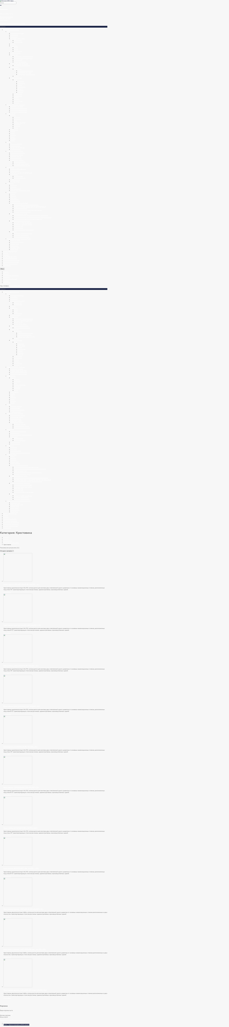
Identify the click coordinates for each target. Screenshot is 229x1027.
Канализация (11, 114)
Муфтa (13, 132)
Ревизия (13, 135)
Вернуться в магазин (6, 17)
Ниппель (17, 99)
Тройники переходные (21, 235)
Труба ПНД (14, 250)
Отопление (10, 167)
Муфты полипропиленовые (19, 203)
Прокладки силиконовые (22, 65)
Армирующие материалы (11, 260)
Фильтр (20, 89)
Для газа (13, 187)
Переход (17, 126)
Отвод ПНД (14, 246)
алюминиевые (18, 176)
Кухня (16, 49)
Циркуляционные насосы (22, 166)
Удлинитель (21, 87)
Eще (8, 32)
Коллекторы (15, 199)
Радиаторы (14, 174)
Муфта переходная (20, 208)
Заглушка (21, 82)
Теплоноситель (15, 180)
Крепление (14, 37)
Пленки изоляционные (11, 264)
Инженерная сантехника (11, 30)
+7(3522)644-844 (14, 286)
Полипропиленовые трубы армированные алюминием (31, 216)
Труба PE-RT (18, 60)
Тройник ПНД (15, 248)
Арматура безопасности (18, 169)
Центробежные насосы (21, 164)
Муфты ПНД (15, 244)
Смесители (14, 46)
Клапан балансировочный (19, 108)
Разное (13, 44)
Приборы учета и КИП (18, 39)
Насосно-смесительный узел (23, 58)
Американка (18, 94)
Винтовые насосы (19, 162)
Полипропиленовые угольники (20, 221)
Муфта (16, 98)
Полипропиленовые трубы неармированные (28, 219)
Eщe (15, 80)
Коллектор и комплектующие (23, 57)
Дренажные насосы (17, 155)
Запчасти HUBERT (16, 144)
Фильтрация (14, 67)
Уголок (20, 85)
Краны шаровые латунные (19, 110)
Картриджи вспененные (25, 71)
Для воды (14, 185)
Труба (12, 141)
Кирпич (6, 253)
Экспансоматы (15, 182)
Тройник (17, 103)
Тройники (14, 232)
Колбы (16, 76)
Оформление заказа (18, 23)
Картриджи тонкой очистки (26, 74)
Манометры (18, 40)
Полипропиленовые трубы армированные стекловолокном (32, 217)
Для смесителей (16, 189)
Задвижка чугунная (17, 107)
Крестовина (18, 96)
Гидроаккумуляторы (17, 33)
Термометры (18, 42)
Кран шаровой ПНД (17, 242)
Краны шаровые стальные (19, 112)
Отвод (13, 133)
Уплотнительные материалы (19, 64)
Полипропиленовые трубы (19, 214)
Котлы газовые (15, 146)
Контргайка (21, 83)
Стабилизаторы (15, 149)
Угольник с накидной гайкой (23, 225)
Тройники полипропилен (22, 237)
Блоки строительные (10, 251)
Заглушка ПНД (15, 241)
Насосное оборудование (15, 151)
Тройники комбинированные (23, 233)
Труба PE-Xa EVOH (20, 62)
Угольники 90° (18, 228)
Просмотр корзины (6, 23)
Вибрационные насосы (18, 153)
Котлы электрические (18, 148)
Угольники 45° (18, 226)
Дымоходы (14, 35)
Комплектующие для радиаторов (21, 173)
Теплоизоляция (15, 53)
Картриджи (17, 69)
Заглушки (14, 198)
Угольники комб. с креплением (23, 230)
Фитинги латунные (16, 78)
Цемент (6, 255)
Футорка (20, 90)
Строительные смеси (10, 257)
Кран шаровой (15, 201)
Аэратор (17, 117)
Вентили (13, 196)
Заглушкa (17, 119)
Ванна (16, 48)
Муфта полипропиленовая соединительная (28, 210)
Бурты (13, 194)
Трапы (13, 137)
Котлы (9, 142)
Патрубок (17, 124)
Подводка (10, 183)
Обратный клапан (16, 158)
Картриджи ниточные (24, 73)
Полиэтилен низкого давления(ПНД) (19, 239)
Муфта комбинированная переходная (26, 205)
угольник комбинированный (23, 223)
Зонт (15, 121)
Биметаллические (19, 178)
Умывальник (18, 51)
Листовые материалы (10, 258)
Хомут (16, 128)
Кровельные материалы (11, 262)
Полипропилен (11, 192)
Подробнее (7, 593)
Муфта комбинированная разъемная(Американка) (30, 207)
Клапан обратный (19, 123)
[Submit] (0, 5)
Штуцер (20, 92)
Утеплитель (7, 266)
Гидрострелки (15, 171)
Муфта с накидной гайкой (22, 212)
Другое (13, 116)
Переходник (18, 101)
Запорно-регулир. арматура (16, 105)
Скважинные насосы (17, 160)
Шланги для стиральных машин (20, 191)
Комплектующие (16, 157)
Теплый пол (14, 55)
